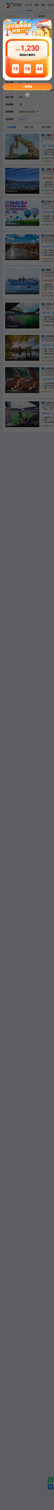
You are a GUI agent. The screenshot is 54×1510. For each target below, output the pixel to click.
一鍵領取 (27, 86)
